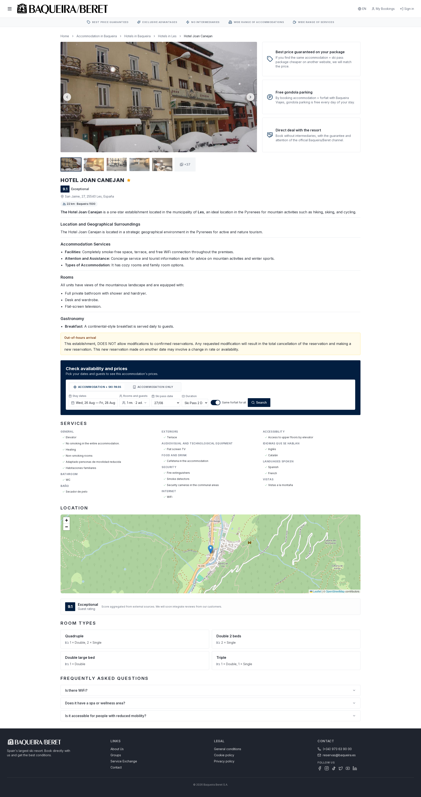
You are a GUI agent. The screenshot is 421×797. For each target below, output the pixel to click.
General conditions (227, 749)
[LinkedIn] (355, 768)
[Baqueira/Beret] (62, 9)
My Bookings (385, 9)
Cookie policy (224, 755)
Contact (116, 767)
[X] (341, 768)
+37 (187, 164)
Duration (191, 396)
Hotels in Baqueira (137, 36)
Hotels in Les (167, 36)
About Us (117, 749)
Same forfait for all (234, 402)
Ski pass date (164, 396)
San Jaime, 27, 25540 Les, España (89, 196)
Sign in (409, 9)
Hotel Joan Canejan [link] (198, 36)
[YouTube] (348, 768)
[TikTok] (334, 768)
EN (364, 9)
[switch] (215, 402)
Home (65, 36)
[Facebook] (320, 768)
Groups (116, 755)
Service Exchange (124, 761)
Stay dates (79, 396)
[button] (210, 549)
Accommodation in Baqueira (97, 36)
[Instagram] (327, 768)
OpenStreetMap (335, 591)
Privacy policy (224, 761)
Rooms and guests (135, 396)
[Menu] (9, 8)
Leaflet (316, 591)
